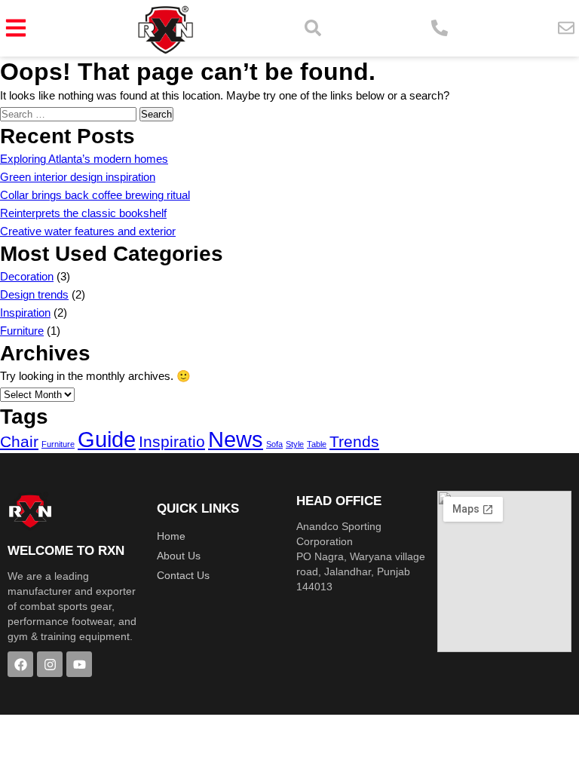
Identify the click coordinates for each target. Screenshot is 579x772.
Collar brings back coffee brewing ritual (95, 194)
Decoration (27, 276)
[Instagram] (50, 664)
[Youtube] (79, 664)
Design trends (34, 294)
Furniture (22, 330)
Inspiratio (172, 441)
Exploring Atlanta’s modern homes (84, 158)
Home (171, 536)
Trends (354, 441)
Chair (19, 441)
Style (295, 444)
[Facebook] (20, 664)
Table (316, 444)
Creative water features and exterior (88, 231)
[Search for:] (69, 113)
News (235, 439)
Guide (107, 439)
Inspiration (25, 312)
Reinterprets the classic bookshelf (83, 213)
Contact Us (183, 575)
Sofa (274, 444)
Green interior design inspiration (77, 176)
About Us (179, 556)
